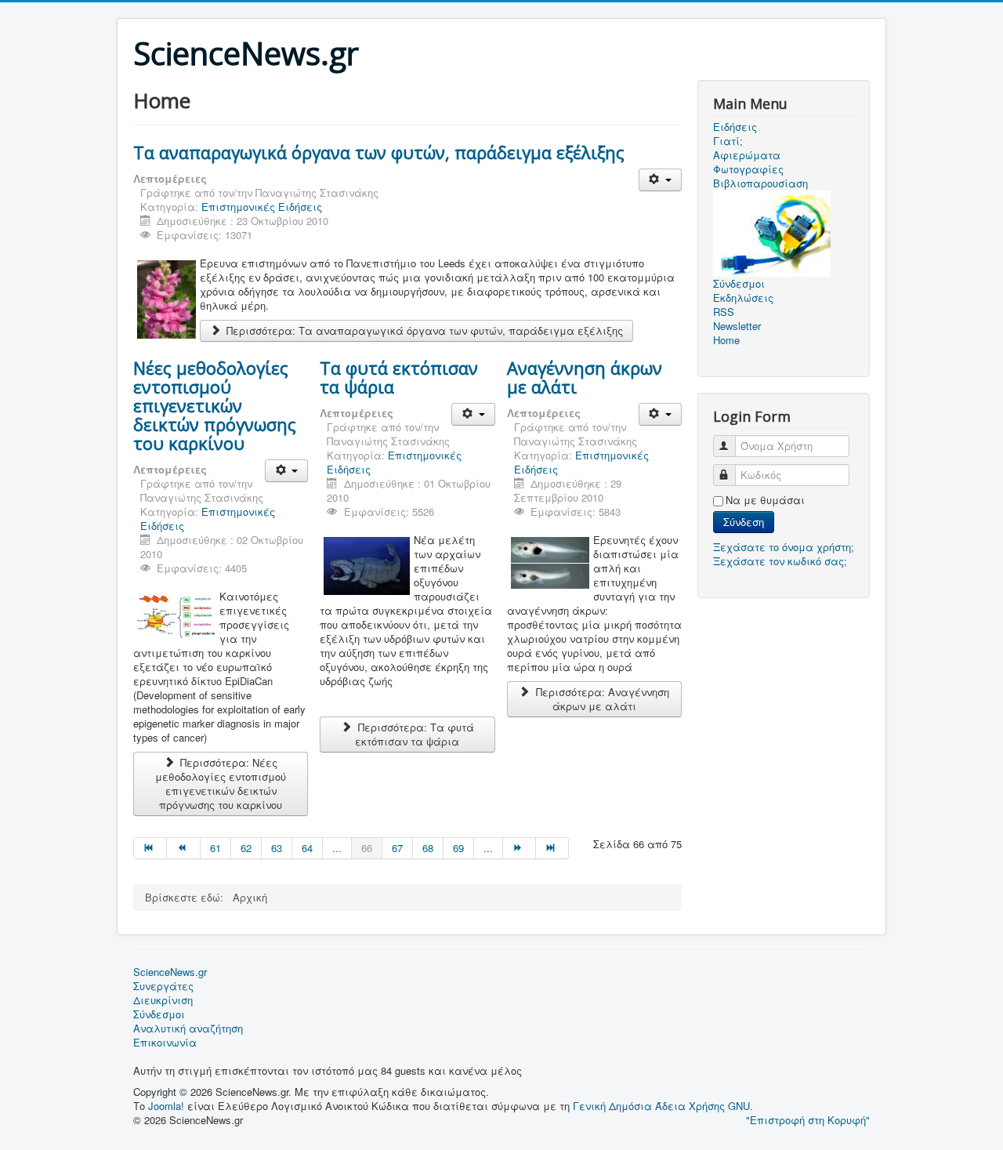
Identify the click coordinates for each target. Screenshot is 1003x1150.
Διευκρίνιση (163, 1000)
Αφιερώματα (746, 155)
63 (276, 847)
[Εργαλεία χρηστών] (660, 180)
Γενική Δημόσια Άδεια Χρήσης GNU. (663, 1105)
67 (397, 847)
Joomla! (166, 1105)
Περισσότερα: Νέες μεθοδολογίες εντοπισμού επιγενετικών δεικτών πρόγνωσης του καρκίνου (220, 783)
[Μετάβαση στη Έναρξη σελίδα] (150, 848)
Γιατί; (728, 141)
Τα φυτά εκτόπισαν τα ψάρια (399, 377)
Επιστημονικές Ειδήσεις (261, 206)
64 (307, 847)
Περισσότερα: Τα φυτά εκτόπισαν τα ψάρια (414, 734)
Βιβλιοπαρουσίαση (760, 183)
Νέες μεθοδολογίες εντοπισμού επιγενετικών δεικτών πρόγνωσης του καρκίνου (214, 405)
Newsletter (737, 326)
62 (246, 847)
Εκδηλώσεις (743, 298)
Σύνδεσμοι (159, 1014)
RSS (723, 312)
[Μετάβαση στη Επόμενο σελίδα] (519, 848)
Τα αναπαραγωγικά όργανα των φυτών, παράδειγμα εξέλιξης (379, 152)
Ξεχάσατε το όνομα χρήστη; (783, 546)
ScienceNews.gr (170, 972)
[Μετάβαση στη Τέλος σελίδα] (552, 848)
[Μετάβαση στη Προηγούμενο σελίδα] (183, 848)
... (337, 847)
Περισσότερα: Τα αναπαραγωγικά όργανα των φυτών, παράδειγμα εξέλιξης (423, 330)
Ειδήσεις (735, 127)
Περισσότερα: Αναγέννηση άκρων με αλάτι (601, 698)
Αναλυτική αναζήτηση (188, 1028)
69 (458, 847)
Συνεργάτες (163, 986)
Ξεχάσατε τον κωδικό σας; (780, 560)
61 (215, 847)
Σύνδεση (743, 521)
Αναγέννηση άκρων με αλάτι (584, 377)
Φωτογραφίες (748, 169)
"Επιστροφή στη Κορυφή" (808, 1119)
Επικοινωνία (165, 1043)
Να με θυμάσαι (765, 500)
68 (427, 847)
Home (726, 340)
